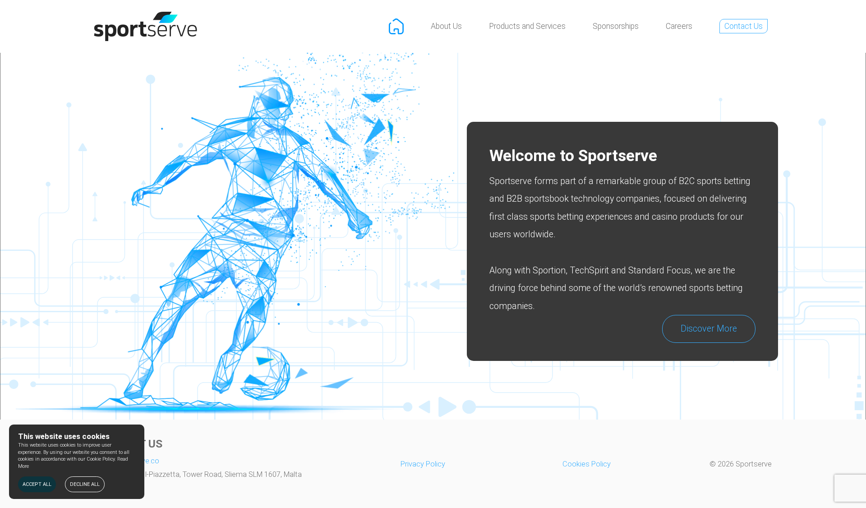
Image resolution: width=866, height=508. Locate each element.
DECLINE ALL (85, 484)
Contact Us (743, 26)
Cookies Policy (586, 464)
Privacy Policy (423, 464)
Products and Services (527, 26)
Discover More (709, 328)
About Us (446, 26)
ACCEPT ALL (37, 484)
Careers (679, 26)
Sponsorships (616, 26)
